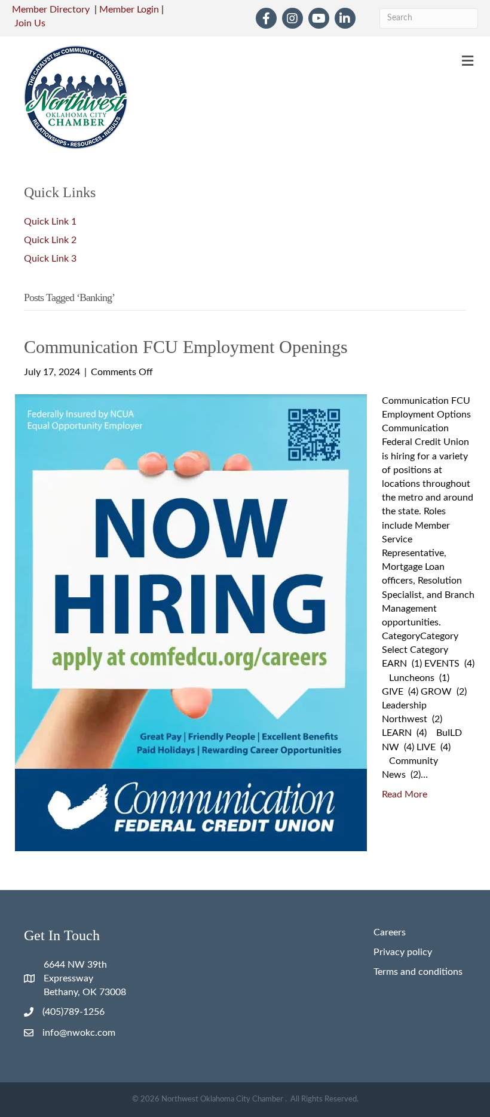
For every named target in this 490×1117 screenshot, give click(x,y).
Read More (404, 794)
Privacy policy (402, 952)
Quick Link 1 (50, 221)
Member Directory (51, 9)
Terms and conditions (418, 972)
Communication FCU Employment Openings (186, 347)
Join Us (29, 23)
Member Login (129, 9)
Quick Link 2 (50, 240)
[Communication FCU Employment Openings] (191, 622)
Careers (389, 932)
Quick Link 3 (50, 258)
